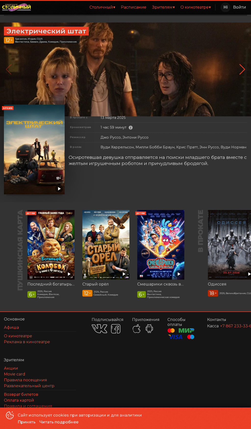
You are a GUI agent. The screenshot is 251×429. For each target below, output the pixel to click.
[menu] (124, 7)
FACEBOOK (115, 328)
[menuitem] (102, 7)
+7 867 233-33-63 (227, 326)
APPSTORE (136, 328)
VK (99, 328)
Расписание (133, 7)
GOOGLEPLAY (149, 328)
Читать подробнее (58, 422)
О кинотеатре (194, 7)
